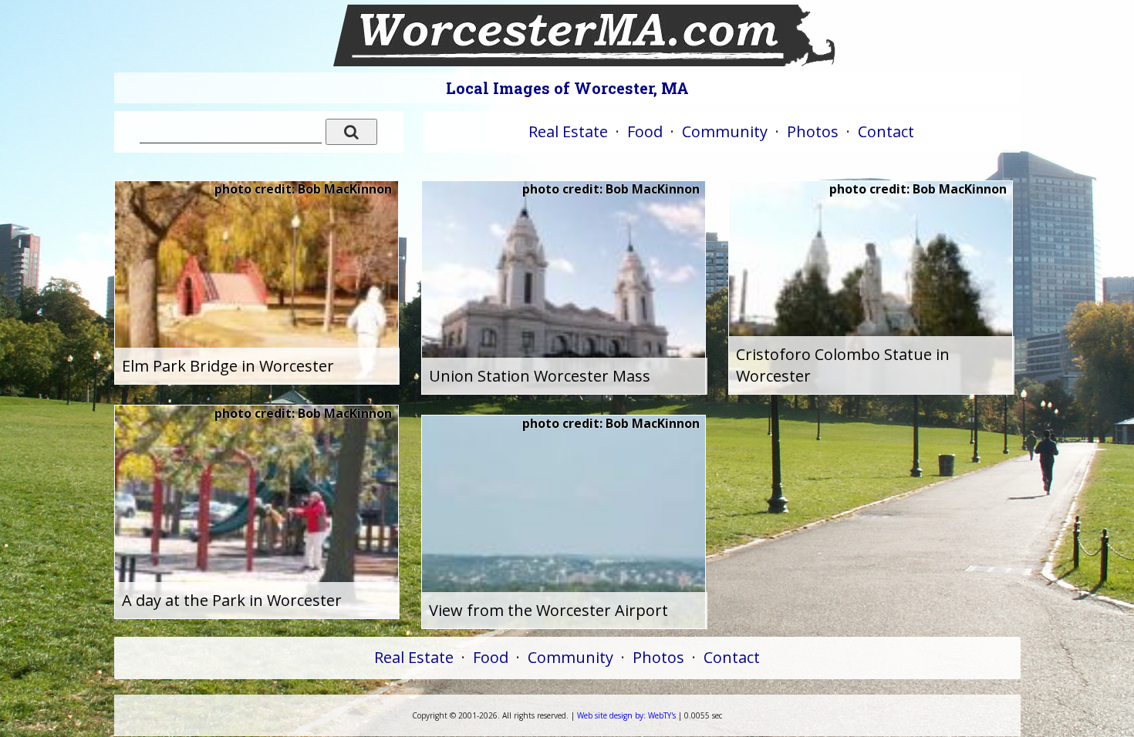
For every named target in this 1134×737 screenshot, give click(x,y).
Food (645, 131)
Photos (813, 131)
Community (725, 131)
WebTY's (626, 715)
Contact (886, 131)
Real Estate (568, 131)
